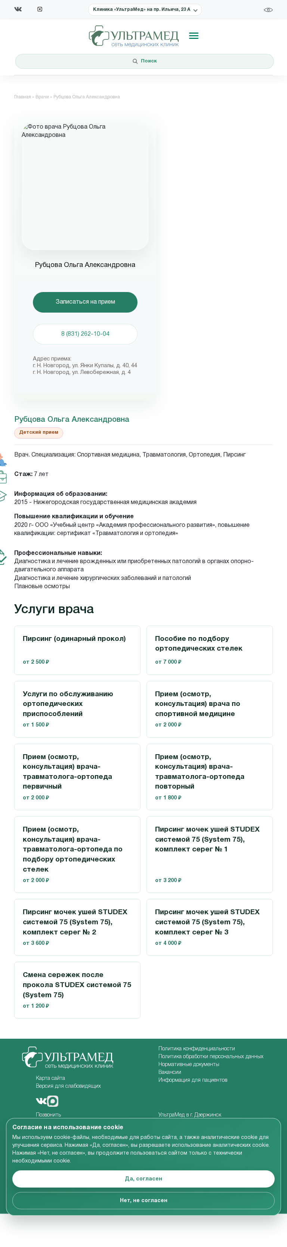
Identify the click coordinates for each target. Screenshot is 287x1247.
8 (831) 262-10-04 (85, 334)
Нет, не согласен (143, 1200)
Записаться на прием (85, 302)
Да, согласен (143, 1179)
